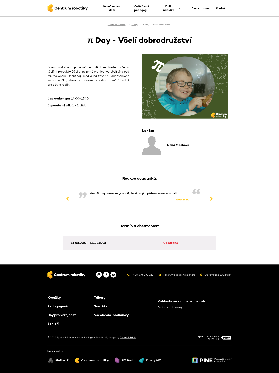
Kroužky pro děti (111, 8)
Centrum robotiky (117, 24)
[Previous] (67, 198)
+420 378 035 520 (142, 274)
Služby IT (62, 360)
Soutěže (100, 306)
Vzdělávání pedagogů (141, 8)
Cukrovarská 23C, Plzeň (218, 274)
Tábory (100, 297)
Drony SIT (153, 360)
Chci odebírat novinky (170, 307)
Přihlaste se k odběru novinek (181, 301)
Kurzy (135, 24)
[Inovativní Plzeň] (212, 360)
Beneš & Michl (128, 337)
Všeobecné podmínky (111, 315)
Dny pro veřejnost (61, 315)
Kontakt (221, 8)
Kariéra (207, 8)
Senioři (53, 324)
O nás (195, 8)
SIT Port (127, 360)
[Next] (211, 198)
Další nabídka (168, 8)
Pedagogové (57, 306)
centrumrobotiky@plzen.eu (179, 274)
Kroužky (54, 297)
